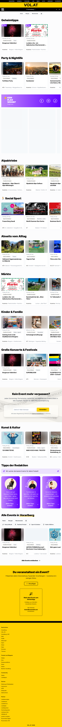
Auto (43, 1)
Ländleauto (4, 701)
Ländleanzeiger (5, 699)
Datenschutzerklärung (38, 413)
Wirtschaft (3, 640)
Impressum (4, 686)
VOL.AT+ (3, 632)
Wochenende (35, 13)
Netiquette (4, 690)
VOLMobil (27, 1)
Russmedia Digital (5, 718)
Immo (38, 1)
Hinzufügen (32, 583)
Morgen (27, 13)
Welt (2, 636)
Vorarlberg (4, 630)
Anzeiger (50, 1)
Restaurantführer (5, 662)
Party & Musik (8, 524)
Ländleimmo (4, 703)
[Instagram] (48, 101)
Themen (3, 651)
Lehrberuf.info (4, 712)
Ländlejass (4, 677)
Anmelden (42, 409)
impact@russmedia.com (31, 609)
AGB (2, 688)
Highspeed (12, 1)
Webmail (19, 1)
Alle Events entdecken (30, 560)
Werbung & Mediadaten (7, 684)
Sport (2, 642)
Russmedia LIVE (5, 720)
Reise (2, 664)
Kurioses (3, 649)
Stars (2, 647)
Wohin (3, 666)
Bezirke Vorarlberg (6, 668)
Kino (2, 660)
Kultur (2, 645)
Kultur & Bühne (49, 524)
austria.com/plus (5, 716)
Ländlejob (3, 705)
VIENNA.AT (4, 714)
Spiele (2, 675)
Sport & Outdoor (35, 524)
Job (33, 1)
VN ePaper (58, 1)
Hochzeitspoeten (5, 710)
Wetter (3, 658)
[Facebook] (41, 101)
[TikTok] (55, 101)
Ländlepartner (4, 707)
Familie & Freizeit (21, 524)
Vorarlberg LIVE (5, 634)
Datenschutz (4, 692)
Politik (2, 638)
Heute (21, 13)
